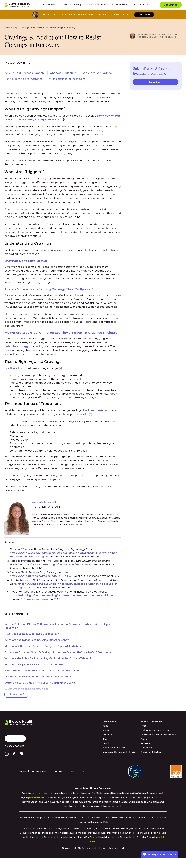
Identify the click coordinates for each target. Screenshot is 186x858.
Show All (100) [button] (16, 694)
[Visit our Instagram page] (7, 754)
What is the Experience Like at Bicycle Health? (33, 665)
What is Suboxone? (151, 722)
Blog (15, 28)
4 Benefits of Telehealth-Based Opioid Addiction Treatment (41, 671)
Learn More (144, 15)
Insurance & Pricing (70, 5)
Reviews (145, 743)
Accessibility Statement (34, 771)
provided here (36, 798)
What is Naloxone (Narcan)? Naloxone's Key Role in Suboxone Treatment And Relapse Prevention (57, 626)
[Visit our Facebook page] (14, 754)
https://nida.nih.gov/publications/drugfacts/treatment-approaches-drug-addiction (62, 595)
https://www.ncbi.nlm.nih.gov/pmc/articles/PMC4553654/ (57, 565)
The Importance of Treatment (66, 79)
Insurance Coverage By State (119, 752)
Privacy (8, 771)
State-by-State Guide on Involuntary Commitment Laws (39, 683)
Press (144, 739)
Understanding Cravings (96, 73)
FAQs (143, 726)
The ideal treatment (96, 410)
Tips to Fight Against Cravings (23, 79)
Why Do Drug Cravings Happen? (24, 73)
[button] (49, 5)
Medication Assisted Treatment (158, 735)
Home (7, 28)
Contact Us (15, 739)
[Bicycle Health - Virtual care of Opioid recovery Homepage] (17, 5)
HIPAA (58, 771)
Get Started (170, 5)
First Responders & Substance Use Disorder (31, 634)
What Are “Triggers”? (63, 73)
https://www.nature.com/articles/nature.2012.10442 (41, 576)
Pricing (106, 730)
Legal (106, 743)
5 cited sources (168, 37)
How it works (110, 722)
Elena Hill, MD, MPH (170, 34)
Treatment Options (152, 752)
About (106, 726)
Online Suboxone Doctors (155, 730)
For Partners (122, 5)
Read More (75, 525)
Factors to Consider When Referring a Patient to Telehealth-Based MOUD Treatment (57, 652)
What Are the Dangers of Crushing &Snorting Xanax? (37, 640)
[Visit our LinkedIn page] (21, 754)
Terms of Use (76, 771)
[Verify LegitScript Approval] (135, 771)
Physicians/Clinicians (114, 748)
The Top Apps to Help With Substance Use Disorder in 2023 (41, 677)
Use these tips (13, 368)
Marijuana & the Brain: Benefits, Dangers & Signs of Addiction (42, 646)
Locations (146, 748)
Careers (107, 735)
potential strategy (16, 346)
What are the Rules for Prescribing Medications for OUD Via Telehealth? (49, 658)
